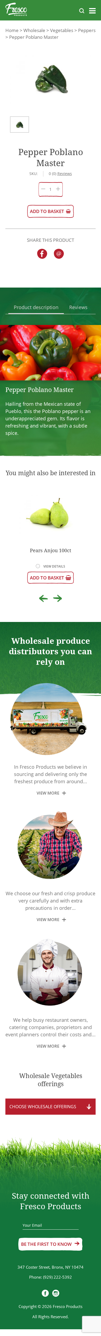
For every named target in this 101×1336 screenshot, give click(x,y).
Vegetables (61, 30)
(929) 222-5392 (57, 1277)
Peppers (87, 30)
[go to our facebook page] (45, 1294)
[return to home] (16, 10)
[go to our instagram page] (55, 1294)
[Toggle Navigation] (92, 12)
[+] (58, 189)
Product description (36, 307)
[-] (43, 189)
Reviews (78, 307)
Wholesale (34, 30)
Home (12, 30)
